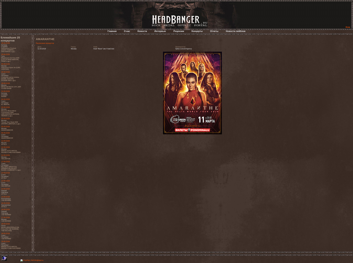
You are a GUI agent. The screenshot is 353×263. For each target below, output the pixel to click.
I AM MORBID (6, 200)
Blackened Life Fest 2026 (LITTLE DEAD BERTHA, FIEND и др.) (10, 59)
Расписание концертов (45, 43)
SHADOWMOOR (7, 130)
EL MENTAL (5, 104)
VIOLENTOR (5, 159)
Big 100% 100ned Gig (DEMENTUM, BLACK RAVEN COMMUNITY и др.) (11, 168)
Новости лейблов (235, 31)
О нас (127, 31)
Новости (142, 31)
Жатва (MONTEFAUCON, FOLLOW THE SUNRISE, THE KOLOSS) (10, 228)
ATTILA (4, 144)
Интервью (160, 31)
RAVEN (3, 96)
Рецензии (178, 31)
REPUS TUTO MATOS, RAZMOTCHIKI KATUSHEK (11, 151)
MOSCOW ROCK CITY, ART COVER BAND (11, 87)
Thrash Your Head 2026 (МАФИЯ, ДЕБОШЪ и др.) (10, 123)
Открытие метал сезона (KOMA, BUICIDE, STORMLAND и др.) (10, 78)
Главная (112, 31)
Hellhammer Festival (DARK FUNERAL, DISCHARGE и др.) (8, 49)
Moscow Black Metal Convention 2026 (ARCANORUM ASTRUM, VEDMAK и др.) (10, 113)
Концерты (197, 31)
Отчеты (214, 31)
